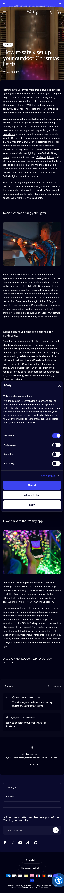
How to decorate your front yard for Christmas (26, 725)
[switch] (56, 445)
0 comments (56, 686)
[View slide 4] (37, 764)
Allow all (32, 485)
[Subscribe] (56, 830)
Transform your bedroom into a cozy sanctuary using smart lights (32, 704)
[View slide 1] (26, 764)
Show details (48, 475)
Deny (32, 504)
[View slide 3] (34, 764)
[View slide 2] (30, 764)
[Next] (60, 3)
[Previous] (4, 3)
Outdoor (8, 44)
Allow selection (32, 495)
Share (10, 687)
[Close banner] (59, 386)
